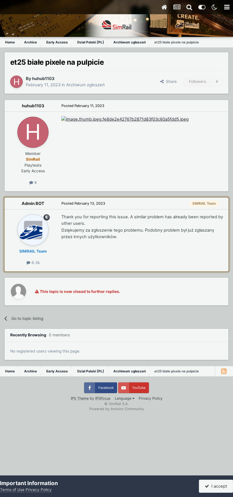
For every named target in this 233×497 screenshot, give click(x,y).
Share (170, 81)
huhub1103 (43, 78)
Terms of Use (12, 489)
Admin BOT (33, 203)
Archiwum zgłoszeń (85, 84)
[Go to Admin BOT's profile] (33, 230)
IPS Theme (80, 398)
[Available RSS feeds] (224, 371)
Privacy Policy (151, 398)
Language (123, 398)
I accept (218, 486)
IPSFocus (103, 398)
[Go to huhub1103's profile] (16, 82)
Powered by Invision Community (116, 409)
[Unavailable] (125, 119)
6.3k (35, 262)
